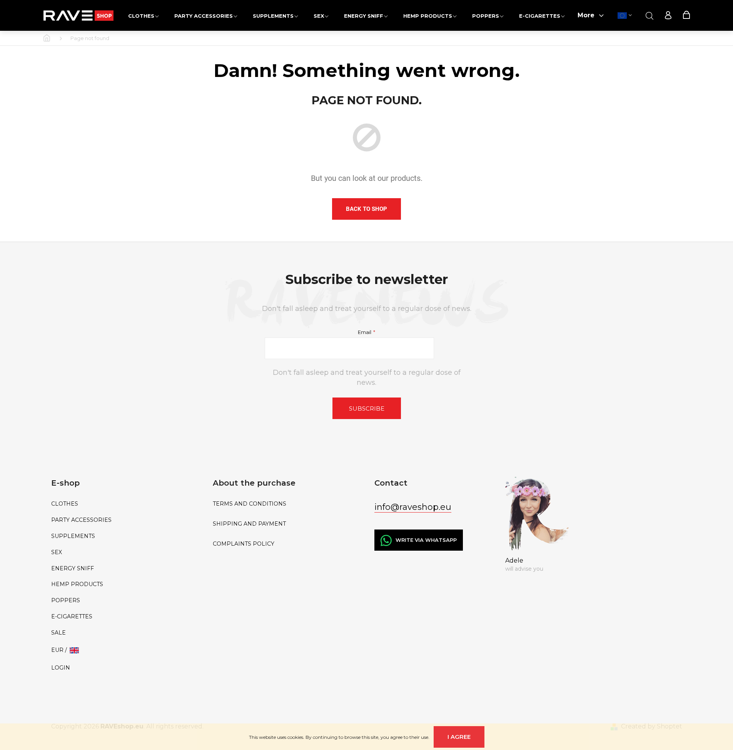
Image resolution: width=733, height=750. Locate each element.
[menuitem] (143, 15)
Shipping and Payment (249, 524)
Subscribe (366, 408)
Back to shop (366, 208)
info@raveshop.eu (412, 507)
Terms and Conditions (249, 504)
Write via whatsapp (426, 540)
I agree (459, 736)
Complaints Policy (243, 544)
